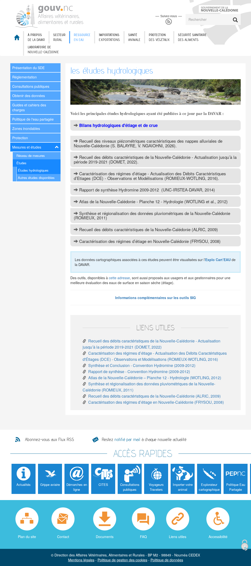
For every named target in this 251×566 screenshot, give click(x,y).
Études (21, 163)
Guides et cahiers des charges (29, 107)
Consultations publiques (30, 86)
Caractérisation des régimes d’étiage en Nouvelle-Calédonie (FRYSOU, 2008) (156, 402)
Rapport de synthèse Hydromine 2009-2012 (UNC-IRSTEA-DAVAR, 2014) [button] (146, 190)
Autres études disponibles (36, 177)
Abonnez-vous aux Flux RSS (49, 439)
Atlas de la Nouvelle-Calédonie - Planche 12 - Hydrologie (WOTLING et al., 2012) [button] (153, 201)
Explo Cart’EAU (218, 259)
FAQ (143, 536)
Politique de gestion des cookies (122, 559)
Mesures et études (26, 147)
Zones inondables (26, 128)
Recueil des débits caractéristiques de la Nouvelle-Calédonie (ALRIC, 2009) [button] (148, 229)
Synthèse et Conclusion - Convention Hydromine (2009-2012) (141, 365)
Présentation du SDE (28, 67)
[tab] (155, 125)
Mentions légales (81, 559)
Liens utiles (177, 536)
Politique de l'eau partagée (33, 119)
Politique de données (167, 559)
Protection (20, 137)
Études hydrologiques (33, 170)
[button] (155, 125)
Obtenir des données (28, 95)
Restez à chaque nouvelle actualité (144, 439)
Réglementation (24, 77)
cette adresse (119, 277)
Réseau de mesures (30, 155)
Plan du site (27, 536)
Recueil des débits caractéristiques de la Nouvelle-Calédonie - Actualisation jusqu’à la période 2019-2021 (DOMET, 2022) (151, 344)
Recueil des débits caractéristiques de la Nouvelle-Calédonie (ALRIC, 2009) (154, 396)
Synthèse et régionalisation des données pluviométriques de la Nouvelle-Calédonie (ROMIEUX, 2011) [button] (152, 215)
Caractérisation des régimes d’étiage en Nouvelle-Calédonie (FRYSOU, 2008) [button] (149, 241)
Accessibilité (218, 536)
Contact (63, 536)
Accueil (16, 38)
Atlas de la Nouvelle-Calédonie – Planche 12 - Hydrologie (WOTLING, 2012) (154, 377)
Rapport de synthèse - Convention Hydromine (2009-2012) (139, 371)
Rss (168, 21)
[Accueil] (49, 15)
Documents (104, 536)
